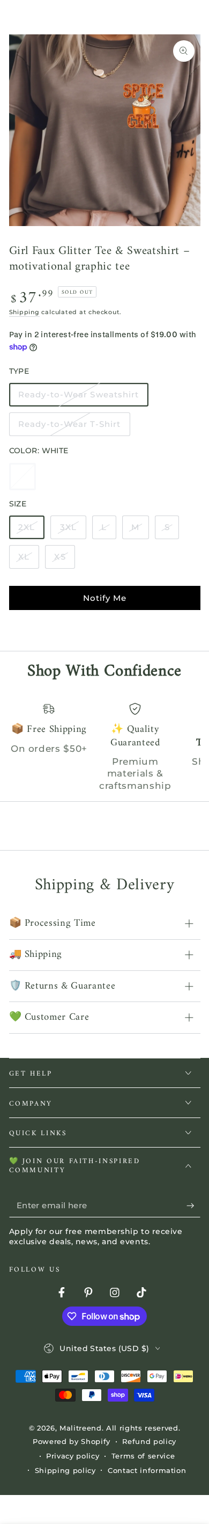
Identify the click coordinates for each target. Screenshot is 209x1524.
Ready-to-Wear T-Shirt (69, 427)
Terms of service (143, 1456)
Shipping (24, 312)
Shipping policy (65, 1470)
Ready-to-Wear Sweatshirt (78, 398)
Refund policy (149, 1441)
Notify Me (104, 598)
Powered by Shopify (71, 1441)
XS (64, 560)
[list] (104, 747)
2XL (31, 530)
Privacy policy (72, 1456)
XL (28, 560)
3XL (72, 530)
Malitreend (80, 1428)
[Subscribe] (193, 1205)
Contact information (147, 1470)
